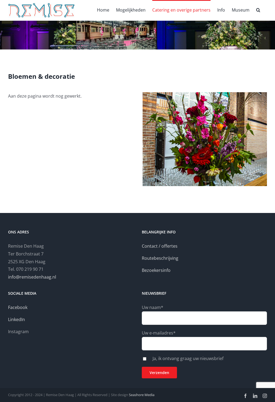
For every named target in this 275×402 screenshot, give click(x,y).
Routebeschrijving (160, 258)
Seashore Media (141, 394)
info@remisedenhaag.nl (32, 277)
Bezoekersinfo (156, 270)
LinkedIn (16, 319)
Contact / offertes (160, 246)
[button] (258, 9)
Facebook (17, 307)
